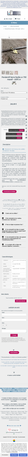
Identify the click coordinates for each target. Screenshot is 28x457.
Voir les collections (14, 352)
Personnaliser (5, 454)
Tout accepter (23, 454)
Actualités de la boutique (14, 420)
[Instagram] (26, 125)
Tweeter (5, 129)
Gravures (24, 417)
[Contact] (26, 116)
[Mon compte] (26, 119)
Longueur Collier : (5, 97)
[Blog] (26, 137)
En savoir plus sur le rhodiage (9, 191)
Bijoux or (9, 413)
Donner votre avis (21, 300)
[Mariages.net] (14, 429)
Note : (3, 323)
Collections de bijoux (5, 411)
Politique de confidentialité (12, 452)
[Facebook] (26, 131)
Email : (3, 312)
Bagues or (20, 413)
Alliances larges (21, 411)
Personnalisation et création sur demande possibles (14, 357)
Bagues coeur (12, 414)
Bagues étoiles (19, 414)
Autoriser (21, 130)
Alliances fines (14, 411)
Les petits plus (23, 418)
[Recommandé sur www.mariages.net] (14, 432)
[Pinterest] (26, 128)
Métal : (2, 91)
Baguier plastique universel (16, 417)
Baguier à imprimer (5, 417)
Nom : (3, 317)
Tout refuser (14, 454)
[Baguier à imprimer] (26, 134)
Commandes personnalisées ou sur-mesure (10, 418)
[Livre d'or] (26, 122)
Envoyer (14, 335)
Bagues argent (15, 413)
